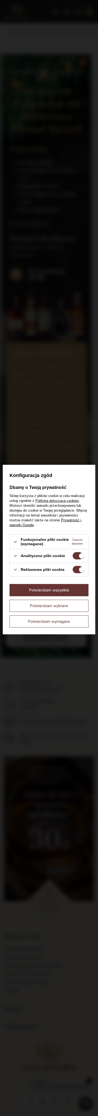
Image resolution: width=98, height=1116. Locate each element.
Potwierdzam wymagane (49, 621)
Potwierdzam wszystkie (49, 590)
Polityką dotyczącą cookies (57, 501)
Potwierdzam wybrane (49, 605)
